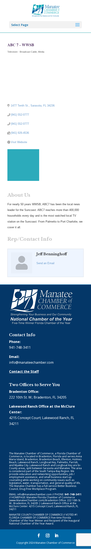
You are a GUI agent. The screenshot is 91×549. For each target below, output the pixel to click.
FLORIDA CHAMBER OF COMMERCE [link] (29, 517)
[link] (46, 10)
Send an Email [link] (45, 263)
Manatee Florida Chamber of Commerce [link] (50, 497)
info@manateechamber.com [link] (31, 362)
